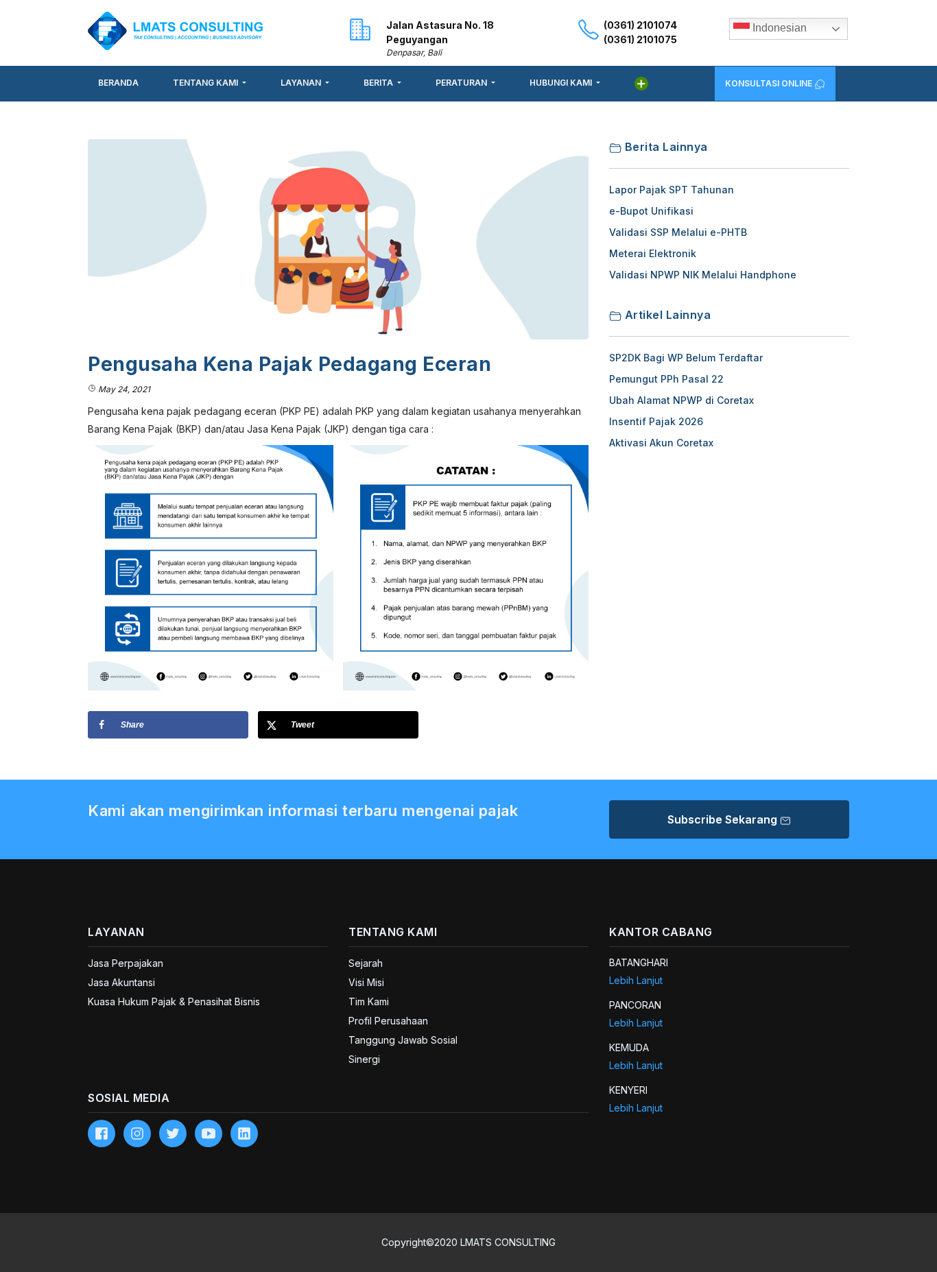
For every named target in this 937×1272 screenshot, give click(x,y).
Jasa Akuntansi (121, 982)
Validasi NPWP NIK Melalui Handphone (702, 274)
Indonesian (778, 28)
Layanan (302, 82)
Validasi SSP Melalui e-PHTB (678, 232)
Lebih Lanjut (636, 980)
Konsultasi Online (769, 83)
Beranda (118, 82)
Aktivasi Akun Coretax (661, 442)
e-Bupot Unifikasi (651, 211)
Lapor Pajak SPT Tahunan (671, 189)
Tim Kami (368, 1001)
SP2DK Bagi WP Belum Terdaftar (686, 357)
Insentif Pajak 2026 (656, 421)
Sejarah (365, 963)
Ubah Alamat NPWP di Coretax (681, 400)
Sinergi (364, 1059)
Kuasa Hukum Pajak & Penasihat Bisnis (174, 1001)
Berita (379, 82)
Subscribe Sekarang (723, 819)
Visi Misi (366, 982)
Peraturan (462, 82)
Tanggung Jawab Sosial (403, 1040)
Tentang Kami (206, 82)
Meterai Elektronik (652, 253)
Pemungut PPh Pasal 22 (666, 379)
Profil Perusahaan (388, 1021)
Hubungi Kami (562, 82)
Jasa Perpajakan (125, 963)
